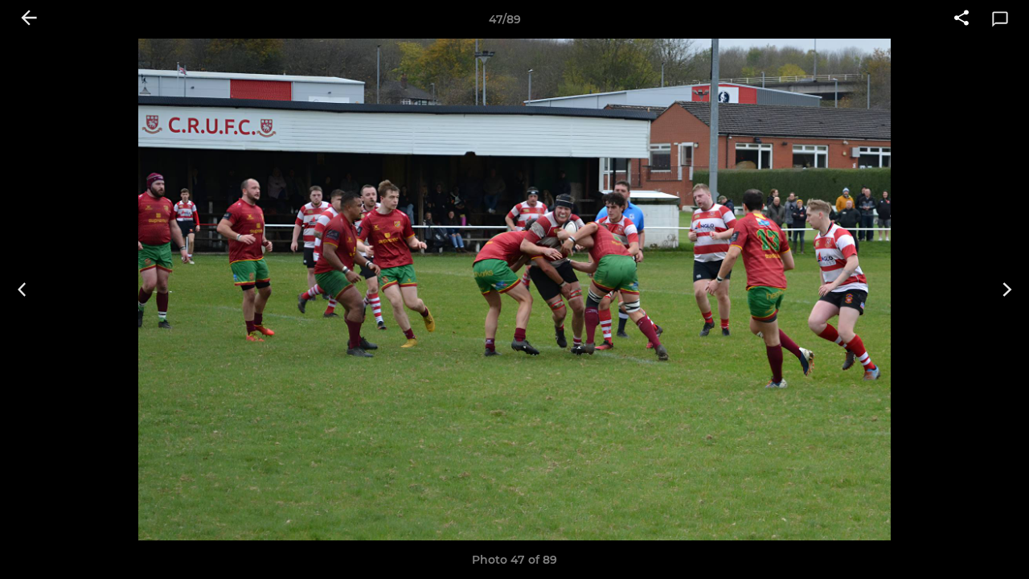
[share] (961, 19)
